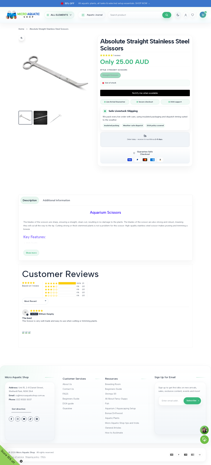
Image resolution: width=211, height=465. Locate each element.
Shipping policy (32, 457)
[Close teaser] (21, 461)
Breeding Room (113, 384)
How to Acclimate (114, 432)
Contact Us (68, 389)
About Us (67, 384)
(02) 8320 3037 (24, 399)
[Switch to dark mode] (178, 15)
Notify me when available (145, 93)
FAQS (65, 394)
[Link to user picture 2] (26, 332)
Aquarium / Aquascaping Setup (120, 408)
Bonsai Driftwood (114, 413)
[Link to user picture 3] (29, 332)
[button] (106, 55)
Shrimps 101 (110, 394)
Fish (107, 403)
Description (30, 200)
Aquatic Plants (112, 418)
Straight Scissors (110, 76)
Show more (31, 253)
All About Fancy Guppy (116, 398)
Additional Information (56, 200)
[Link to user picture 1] (23, 332)
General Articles (113, 428)
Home (21, 29)
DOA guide (68, 403)
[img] (36, 311)
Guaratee (67, 408)
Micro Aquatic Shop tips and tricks (122, 423)
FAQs (43, 457)
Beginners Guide (71, 398)
